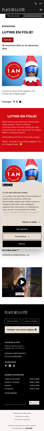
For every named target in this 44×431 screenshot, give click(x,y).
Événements (8, 26)
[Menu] (41, 10)
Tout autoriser (22, 229)
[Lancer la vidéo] (22, 282)
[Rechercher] (36, 3)
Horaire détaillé (11, 393)
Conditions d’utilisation (22, 419)
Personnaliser (20, 236)
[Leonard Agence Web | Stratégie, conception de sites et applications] (28, 428)
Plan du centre (13, 16)
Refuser (22, 244)
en (40, 4)
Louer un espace (31, 321)
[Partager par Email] (20, 102)
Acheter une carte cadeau (20, 329)
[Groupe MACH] (34, 403)
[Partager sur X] (17, 101)
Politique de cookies (22, 416)
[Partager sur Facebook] (14, 102)
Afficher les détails (29, 222)
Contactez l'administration (15, 353)
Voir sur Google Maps (13, 356)
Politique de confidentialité (22, 413)
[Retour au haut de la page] (40, 427)
